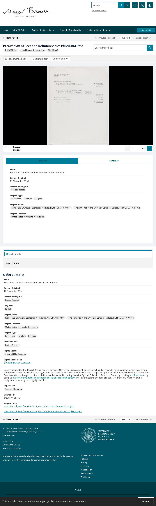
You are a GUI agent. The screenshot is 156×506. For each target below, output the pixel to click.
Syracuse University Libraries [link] (20, 428)
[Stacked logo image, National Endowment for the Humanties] (98, 435)
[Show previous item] (127, 148)
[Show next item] (149, 148)
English (8, 309)
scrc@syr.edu (136, 375)
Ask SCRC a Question (12, 448)
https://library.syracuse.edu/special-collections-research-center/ (44, 377)
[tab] (42, 161)
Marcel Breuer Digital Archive (32, 50)
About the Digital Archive (71, 30)
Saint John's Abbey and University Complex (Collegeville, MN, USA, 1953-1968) (107, 208)
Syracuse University (13, 389)
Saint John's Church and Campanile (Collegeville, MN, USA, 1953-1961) (41, 208)
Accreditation (87, 473)
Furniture (28, 198)
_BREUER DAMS (11, 50)
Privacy (84, 462)
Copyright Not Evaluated (15, 354)
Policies (84, 459)
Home (6, 30)
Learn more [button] (80, 501)
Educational (16, 198)
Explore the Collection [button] (42, 30)
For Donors (86, 477)
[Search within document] (150, 48)
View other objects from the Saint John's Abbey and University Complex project (43, 411)
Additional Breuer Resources (100, 30)
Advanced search (99, 10)
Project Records (18, 189)
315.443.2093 (9, 435)
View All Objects (20, 30)
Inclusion (85, 466)
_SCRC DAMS (53, 50)
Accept (146, 501)
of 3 (144, 148)
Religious (38, 198)
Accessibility (86, 470)
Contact (78, 490)
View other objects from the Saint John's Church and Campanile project (39, 406)
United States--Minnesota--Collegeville (27, 217)
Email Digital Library (11, 444)
